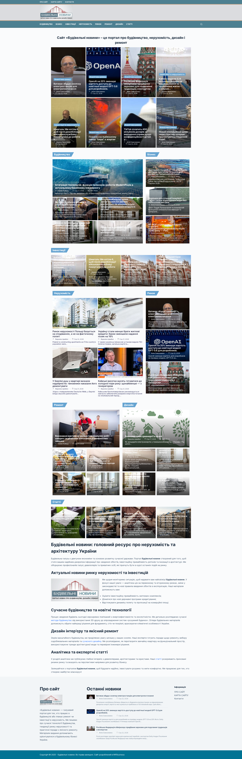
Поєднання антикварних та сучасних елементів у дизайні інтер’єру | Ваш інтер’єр (172, 449)
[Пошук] (201, 24)
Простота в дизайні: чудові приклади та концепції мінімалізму (116, 230)
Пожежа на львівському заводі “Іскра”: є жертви (102, 138)
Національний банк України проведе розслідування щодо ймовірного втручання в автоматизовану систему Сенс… (173, 263)
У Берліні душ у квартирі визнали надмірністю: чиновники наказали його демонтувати (75, 383)
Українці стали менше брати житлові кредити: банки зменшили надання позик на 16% (119, 334)
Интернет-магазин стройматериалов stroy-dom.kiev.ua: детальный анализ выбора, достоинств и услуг (67, 458)
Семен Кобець (63, 191)
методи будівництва (61, 620)
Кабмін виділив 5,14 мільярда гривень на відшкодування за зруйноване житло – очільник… (170, 83)
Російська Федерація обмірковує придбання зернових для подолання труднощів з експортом (138, 85)
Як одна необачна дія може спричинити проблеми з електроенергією (70, 205)
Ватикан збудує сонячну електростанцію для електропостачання (67, 86)
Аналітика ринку (62, 79)
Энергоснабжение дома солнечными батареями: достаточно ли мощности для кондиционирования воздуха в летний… (118, 204)
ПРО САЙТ (44, 2)
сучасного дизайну (91, 641)
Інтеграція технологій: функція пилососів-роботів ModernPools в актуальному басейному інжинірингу (94, 186)
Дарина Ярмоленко (169, 92)
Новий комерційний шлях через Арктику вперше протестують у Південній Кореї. (173, 135)
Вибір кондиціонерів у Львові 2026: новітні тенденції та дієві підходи (102, 460)
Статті (129, 24)
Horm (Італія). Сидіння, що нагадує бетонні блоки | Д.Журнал (172, 478)
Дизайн (119, 24)
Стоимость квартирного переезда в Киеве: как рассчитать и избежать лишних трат (67, 483)
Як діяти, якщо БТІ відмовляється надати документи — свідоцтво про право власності (137, 517)
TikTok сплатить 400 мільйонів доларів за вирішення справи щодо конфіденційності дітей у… (137, 134)
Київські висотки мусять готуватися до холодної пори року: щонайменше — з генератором (120, 383)
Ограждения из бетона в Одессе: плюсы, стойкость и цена (173, 518)
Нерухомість (85, 24)
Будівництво (46, 24)
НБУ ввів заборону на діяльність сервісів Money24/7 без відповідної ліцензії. (136, 266)
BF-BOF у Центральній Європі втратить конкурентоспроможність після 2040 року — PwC (166, 227)
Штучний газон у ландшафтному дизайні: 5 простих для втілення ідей (67, 517)
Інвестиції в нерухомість (172, 74)
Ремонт (108, 24)
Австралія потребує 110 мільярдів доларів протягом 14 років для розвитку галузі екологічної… (167, 172)
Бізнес (59, 24)
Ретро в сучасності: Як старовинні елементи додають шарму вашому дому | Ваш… (137, 475)
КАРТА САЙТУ (56, 2)
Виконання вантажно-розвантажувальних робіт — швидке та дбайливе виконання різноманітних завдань (84, 438)
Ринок (98, 24)
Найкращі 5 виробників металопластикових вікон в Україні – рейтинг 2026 (103, 484)
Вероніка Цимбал (61, 339)
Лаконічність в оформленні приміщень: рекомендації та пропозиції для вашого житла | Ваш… (138, 449)
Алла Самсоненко (63, 92)
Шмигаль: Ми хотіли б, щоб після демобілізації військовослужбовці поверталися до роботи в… (67, 134)
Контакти (69, 2)
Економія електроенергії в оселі (143, 436)
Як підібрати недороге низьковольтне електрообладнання (101, 518)
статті (159, 659)
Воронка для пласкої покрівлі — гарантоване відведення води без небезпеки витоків (167, 200)
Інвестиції (70, 24)
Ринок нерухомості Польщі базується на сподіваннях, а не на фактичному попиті (74, 334)
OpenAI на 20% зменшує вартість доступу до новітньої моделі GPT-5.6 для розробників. (103, 85)
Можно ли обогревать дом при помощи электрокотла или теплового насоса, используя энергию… (72, 227)
